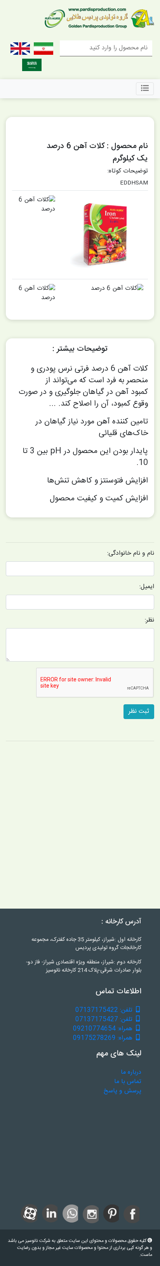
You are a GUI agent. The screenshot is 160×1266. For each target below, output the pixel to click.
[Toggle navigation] (145, 88)
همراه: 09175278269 (103, 1038)
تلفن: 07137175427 (104, 1019)
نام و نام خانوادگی (131, 553)
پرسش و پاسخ (122, 1091)
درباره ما (131, 1072)
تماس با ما (127, 1082)
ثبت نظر (139, 711)
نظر (150, 620)
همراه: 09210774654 (103, 1029)
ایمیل (147, 587)
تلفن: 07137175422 (104, 1010)
